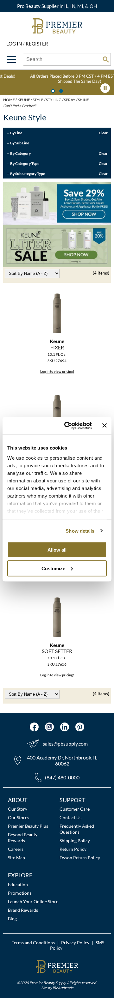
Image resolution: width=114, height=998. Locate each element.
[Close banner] (104, 425)
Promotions (19, 893)
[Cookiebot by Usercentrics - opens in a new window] (68, 425)
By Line (16, 133)
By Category (20, 153)
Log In (14, 43)
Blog (12, 918)
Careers (15, 849)
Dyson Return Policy (80, 857)
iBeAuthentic (63, 987)
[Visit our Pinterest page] (79, 727)
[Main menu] (11, 59)
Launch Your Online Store (33, 901)
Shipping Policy (75, 840)
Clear (103, 133)
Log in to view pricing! (57, 371)
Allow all (57, 550)
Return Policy (73, 849)
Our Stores (18, 817)
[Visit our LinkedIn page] (64, 727)
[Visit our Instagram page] (49, 727)
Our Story (17, 809)
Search (106, 59)
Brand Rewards (23, 910)
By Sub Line (19, 143)
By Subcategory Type (27, 173)
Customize (53, 568)
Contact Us (70, 817)
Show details (80, 530)
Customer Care (75, 809)
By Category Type (24, 163)
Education (18, 884)
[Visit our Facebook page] (34, 727)
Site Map (16, 857)
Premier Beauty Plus (28, 826)
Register (37, 43)
